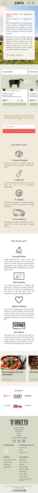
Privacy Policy (8, 462)
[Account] (28, 3)
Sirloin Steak (23, 476)
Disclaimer (7, 464)
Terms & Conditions (10, 459)
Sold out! (14, 104)
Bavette (21, 464)
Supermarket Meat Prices (25, 479)
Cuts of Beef (23, 474)
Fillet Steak (22, 471)
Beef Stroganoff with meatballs (12, 373)
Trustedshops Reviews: (19, 486)
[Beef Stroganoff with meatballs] (13, 362)
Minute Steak (23, 467)
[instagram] (23, 441)
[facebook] (14, 441)
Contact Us (23, 447)
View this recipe (7, 379)
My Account (23, 452)
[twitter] (19, 441)
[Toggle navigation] (5, 3)
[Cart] (32, 3)
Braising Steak (24, 469)
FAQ (20, 450)
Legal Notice (8, 467)
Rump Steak (23, 462)
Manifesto (22, 459)
